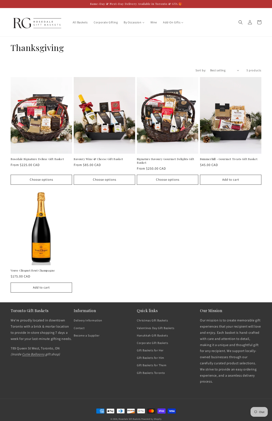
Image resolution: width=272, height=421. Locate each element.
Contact (79, 328)
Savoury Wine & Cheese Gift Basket (98, 159)
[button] (240, 22)
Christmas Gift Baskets (152, 320)
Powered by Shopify (151, 419)
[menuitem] (80, 22)
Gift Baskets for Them (152, 365)
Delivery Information (88, 320)
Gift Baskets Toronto (151, 373)
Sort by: (201, 70)
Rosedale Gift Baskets (130, 419)
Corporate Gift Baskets (152, 343)
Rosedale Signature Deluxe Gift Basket (37, 159)
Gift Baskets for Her (150, 350)
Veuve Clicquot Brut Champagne (33, 270)
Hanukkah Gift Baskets (152, 335)
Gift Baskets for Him (150, 358)
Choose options (41, 179)
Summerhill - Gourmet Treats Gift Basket (228, 159)
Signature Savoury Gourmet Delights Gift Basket (165, 160)
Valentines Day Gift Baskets (155, 328)
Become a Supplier (86, 335)
